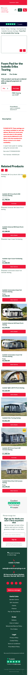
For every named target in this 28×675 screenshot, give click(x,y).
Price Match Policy (14, 647)
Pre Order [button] (14, 203)
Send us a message (14, 590)
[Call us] (25, 10)
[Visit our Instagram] (12, 583)
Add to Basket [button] (14, 235)
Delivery (14, 620)
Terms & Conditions (14, 644)
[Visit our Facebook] (7, 583)
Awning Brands (21, 29)
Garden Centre (14, 599)
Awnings (13, 29)
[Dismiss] (26, 2)
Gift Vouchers (14, 602)
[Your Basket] (15, 10)
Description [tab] (6, 119)
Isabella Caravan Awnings (10, 31)
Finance (14, 608)
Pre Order (16, 88)
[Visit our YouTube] (16, 583)
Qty (4, 88)
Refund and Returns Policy (14, 626)
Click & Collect (14, 623)
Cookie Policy (14, 641)
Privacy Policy (14, 638)
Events (14, 605)
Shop (7, 29)
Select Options (14, 266)
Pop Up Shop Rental (14, 611)
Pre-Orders (14, 629)
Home (3, 29)
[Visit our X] (20, 583)
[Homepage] (5, 10)
